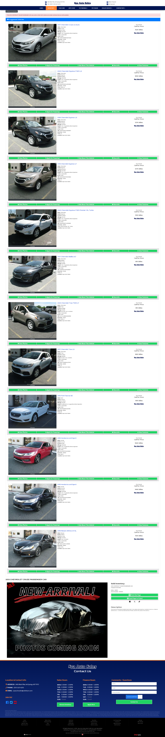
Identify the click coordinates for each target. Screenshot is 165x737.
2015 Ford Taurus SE (65, 396)
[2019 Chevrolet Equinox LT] (32, 181)
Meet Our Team (25, 723)
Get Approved (112, 4)
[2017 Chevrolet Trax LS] (32, 366)
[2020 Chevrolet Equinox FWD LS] (32, 88)
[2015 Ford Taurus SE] (32, 411)
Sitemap (140, 720)
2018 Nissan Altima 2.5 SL (66, 531)
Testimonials (83, 8)
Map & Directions (117, 723)
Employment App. (47, 721)
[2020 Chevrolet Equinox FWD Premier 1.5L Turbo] (32, 227)
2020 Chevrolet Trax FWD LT (68, 303)
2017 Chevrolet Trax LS (65, 349)
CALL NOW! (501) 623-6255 (53, 4)
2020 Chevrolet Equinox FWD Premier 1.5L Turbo (75, 210)
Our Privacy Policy (117, 720)
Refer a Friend (48, 720)
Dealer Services (107, 8)
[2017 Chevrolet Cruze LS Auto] (32, 42)
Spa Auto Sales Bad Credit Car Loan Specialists (90, 728)
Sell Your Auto (94, 723)
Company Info (120, 8)
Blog (48, 723)
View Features (143, 65)
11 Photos (32, 60)
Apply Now (72, 8)
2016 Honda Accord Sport (67, 438)
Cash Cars (62, 8)
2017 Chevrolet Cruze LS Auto (68, 25)
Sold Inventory (117, 724)
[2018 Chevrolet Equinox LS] (32, 135)
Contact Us (134, 702)
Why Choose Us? (24, 724)
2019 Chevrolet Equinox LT (67, 164)
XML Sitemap (140, 721)
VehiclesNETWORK (82, 730)
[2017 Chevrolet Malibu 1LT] (32, 274)
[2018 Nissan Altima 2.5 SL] (32, 548)
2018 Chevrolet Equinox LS (67, 117)
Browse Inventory (65, 704)
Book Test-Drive (94, 721)
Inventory (51, 8)
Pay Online (95, 8)
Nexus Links (140, 723)
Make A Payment (112, 2)
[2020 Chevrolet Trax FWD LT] (32, 320)
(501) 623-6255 (18, 687)
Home (41, 8)
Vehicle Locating (94, 724)
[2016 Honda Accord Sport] (32, 455)
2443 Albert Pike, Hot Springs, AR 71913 (56, 2)
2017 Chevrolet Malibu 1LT (66, 257)
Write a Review (71, 724)
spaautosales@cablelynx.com (22, 691)
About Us (25, 721)
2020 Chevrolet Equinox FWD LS (69, 71)
